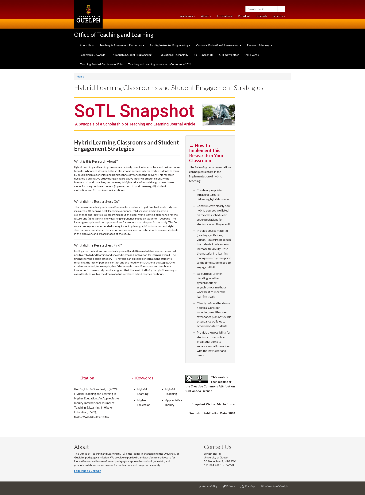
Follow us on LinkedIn (87, 470)
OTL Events (251, 54)
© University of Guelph (274, 486)
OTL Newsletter (229, 54)
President (244, 16)
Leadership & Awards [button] (93, 54)
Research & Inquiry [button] (258, 45)
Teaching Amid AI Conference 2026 (101, 64)
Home (80, 76)
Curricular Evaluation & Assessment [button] (217, 45)
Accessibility (211, 487)
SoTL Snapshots (203, 54)
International (224, 16)
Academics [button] (189, 17)
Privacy (232, 487)
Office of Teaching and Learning (113, 34)
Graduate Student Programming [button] (132, 54)
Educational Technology (174, 54)
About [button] (207, 17)
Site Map (251, 487)
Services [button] (280, 17)
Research (263, 17)
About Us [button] (86, 45)
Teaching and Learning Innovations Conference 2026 (159, 64)
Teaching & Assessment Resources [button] (120, 45)
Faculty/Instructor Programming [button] (169, 45)
